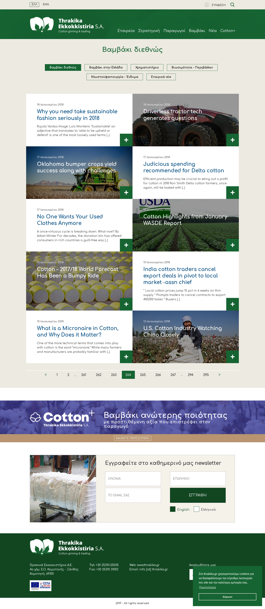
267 (173, 375)
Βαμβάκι (197, 31)
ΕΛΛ (34, 4)
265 (143, 375)
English (183, 509)
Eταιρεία (126, 31)
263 (114, 375)
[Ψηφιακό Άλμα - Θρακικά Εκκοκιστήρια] (40, 590)
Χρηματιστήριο (147, 67)
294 (190, 375)
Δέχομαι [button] (227, 596)
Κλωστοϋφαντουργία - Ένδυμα (114, 77)
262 (98, 375)
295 (206, 375)
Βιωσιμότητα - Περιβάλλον (192, 67)
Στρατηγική (149, 31)
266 (158, 375)
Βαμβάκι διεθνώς (63, 67)
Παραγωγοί (174, 31)
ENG (46, 4)
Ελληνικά (208, 509)
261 (83, 375)
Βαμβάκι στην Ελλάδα (106, 67)
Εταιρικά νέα (161, 77)
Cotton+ (227, 31)
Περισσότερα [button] (207, 587)
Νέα (213, 31)
